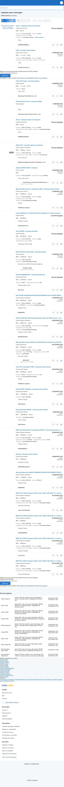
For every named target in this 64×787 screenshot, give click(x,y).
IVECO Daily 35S (6, 625)
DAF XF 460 (4, 638)
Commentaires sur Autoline (9, 735)
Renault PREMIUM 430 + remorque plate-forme (30, 274)
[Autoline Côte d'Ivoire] (11, 2)
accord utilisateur (42, 78)
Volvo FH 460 (4, 618)
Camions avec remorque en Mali (29, 679)
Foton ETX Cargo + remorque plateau (27, 81)
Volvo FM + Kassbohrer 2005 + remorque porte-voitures (33, 367)
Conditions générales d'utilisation (11, 726)
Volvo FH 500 (4, 612)
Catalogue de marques (8, 738)
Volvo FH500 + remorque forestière (27, 231)
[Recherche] (61, 7)
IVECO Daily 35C (6, 644)
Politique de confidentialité (9, 729)
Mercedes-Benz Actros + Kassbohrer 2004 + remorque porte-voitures (37, 189)
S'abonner (5, 75)
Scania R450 (4, 632)
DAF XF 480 (4, 605)
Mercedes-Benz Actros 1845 (5, 649)
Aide (3, 695)
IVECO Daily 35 (5, 599)
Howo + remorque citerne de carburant (28, 26)
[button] (61, 2)
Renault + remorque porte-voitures (27, 454)
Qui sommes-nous (7, 692)
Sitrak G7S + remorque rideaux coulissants (29, 145)
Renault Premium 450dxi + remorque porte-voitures (32, 409)
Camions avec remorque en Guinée (47, 679)
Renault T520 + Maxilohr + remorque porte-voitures (32, 389)
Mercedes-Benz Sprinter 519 (5, 655)
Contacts (4, 698)
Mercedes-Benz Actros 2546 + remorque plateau (31, 252)
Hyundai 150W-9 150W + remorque (27, 168)
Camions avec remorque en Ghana (10, 679)
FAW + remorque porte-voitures (26, 50)
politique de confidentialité (26, 78)
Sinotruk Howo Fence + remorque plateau (29, 101)
